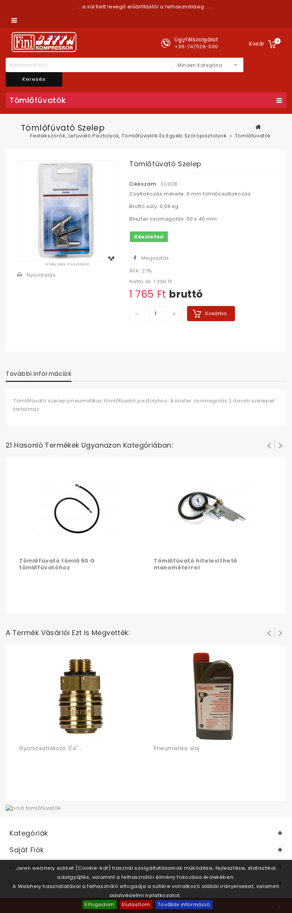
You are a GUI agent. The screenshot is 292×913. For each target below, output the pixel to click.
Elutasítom (136, 904)
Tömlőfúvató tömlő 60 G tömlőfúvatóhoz (57, 564)
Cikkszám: (143, 184)
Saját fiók (27, 850)
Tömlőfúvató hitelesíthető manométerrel (195, 564)
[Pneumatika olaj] (213, 696)
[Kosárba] (26, 545)
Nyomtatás (41, 275)
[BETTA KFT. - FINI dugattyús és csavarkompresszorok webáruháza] (43, 42)
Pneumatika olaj (177, 748)
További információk (38, 373)
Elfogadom (99, 904)
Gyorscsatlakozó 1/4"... (51, 748)
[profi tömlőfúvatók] (33, 807)
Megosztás (154, 258)
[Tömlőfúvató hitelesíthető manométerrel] (213, 508)
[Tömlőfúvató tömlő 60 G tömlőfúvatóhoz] (79, 508)
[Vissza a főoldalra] (259, 126)
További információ (184, 904)
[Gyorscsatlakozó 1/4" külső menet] (79, 696)
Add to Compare (41, 545)
